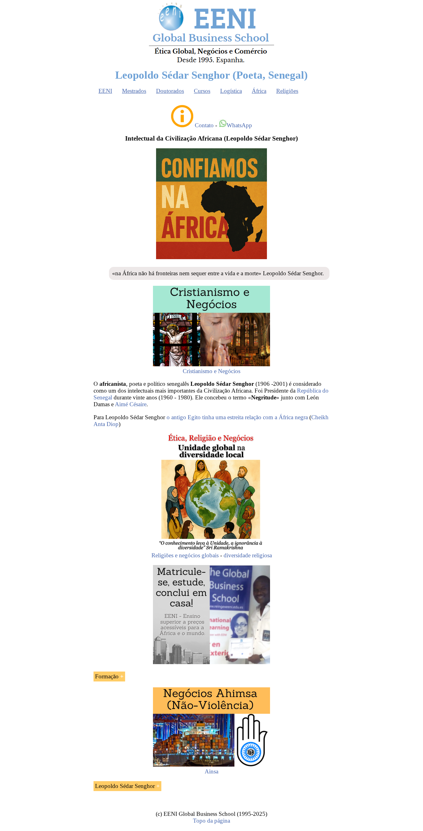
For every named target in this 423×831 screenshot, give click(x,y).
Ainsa (211, 771)
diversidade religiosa (248, 555)
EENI (105, 91)
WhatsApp (239, 125)
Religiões (287, 91)
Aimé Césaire (130, 404)
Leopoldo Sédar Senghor (125, 786)
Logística (231, 91)
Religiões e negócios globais (185, 555)
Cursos (202, 91)
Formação (107, 676)
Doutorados (170, 91)
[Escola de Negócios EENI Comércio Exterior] (211, 62)
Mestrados (134, 91)
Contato (204, 125)
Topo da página (211, 820)
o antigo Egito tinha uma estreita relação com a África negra (237, 417)
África (259, 91)
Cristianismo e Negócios (211, 371)
